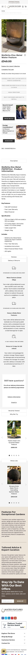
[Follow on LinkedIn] (9, 618)
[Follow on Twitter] (6, 618)
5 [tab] (18, 455)
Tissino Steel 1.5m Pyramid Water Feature (14, 442)
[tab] (14, 207)
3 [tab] (14, 455)
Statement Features (14, 1)
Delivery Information (14, 397)
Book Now (9, 140)
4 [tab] (16, 455)
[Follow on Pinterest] (12, 618)
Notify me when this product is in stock (14, 73)
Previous (2, 437)
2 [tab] (11, 455)
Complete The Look (8, 69)
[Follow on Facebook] (3, 618)
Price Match (8, 118)
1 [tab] (9, 455)
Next (25, 438)
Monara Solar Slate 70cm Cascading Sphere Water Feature (14, 489)
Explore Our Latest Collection (11, 66)
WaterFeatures (17, 649)
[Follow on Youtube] (15, 618)
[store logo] (14, 6)
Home (3, 11)
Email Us (14, 402)
